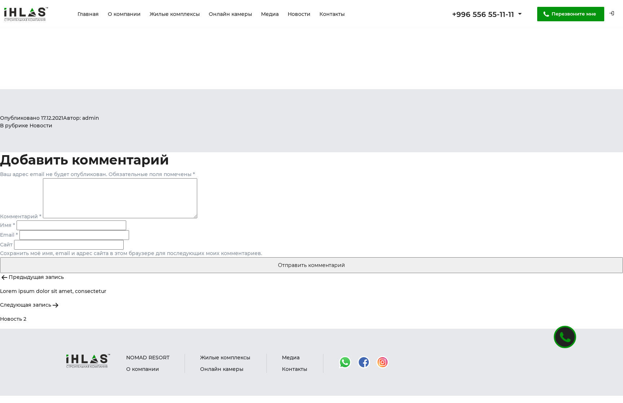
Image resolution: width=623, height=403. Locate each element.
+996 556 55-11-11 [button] (484, 14)
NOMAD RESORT (147, 357)
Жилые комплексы (175, 14)
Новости (299, 14)
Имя (7, 225)
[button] (611, 14)
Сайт (6, 244)
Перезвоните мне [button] (574, 14)
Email (9, 235)
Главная (88, 14)
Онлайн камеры (230, 14)
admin (90, 118)
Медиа (270, 14)
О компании (124, 14)
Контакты (332, 14)
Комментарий (20, 216)
